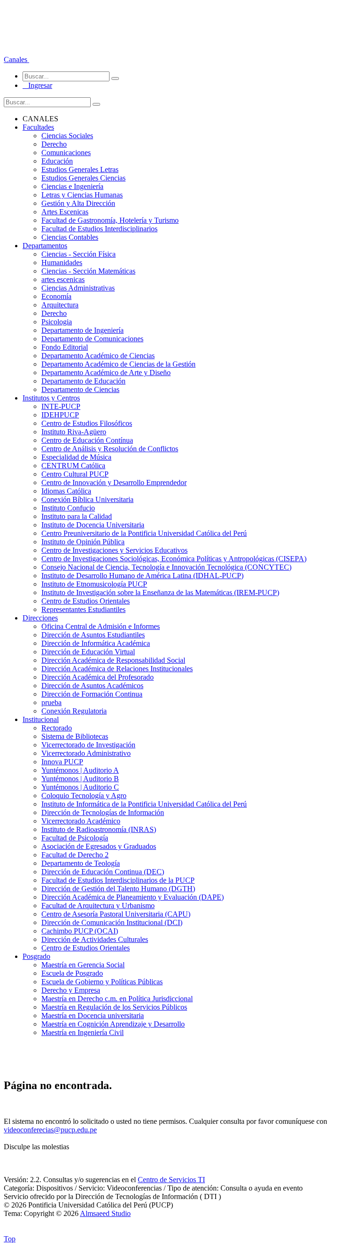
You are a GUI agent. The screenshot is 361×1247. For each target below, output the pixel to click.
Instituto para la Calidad (76, 516)
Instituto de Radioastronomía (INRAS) (98, 829)
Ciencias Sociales (67, 136)
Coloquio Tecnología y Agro (83, 796)
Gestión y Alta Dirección (78, 203)
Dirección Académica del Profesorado (97, 677)
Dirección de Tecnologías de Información (102, 812)
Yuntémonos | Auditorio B (80, 779)
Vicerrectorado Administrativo (86, 753)
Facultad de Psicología (74, 838)
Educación (57, 161)
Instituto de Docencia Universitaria (92, 525)
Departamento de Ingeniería (82, 330)
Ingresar (37, 85)
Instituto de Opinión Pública (83, 542)
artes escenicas (63, 279)
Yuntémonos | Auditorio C (80, 787)
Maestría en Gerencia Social (83, 965)
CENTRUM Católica (73, 466)
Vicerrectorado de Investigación (88, 745)
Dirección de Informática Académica (95, 643)
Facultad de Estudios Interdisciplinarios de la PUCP (118, 880)
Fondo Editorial (64, 347)
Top (10, 1239)
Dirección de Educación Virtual (88, 652)
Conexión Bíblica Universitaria (87, 499)
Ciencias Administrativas (78, 288)
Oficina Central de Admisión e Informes (100, 626)
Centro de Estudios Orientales (85, 601)
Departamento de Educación (83, 381)
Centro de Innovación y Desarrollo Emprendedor (114, 482)
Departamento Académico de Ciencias (98, 356)
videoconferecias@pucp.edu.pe (50, 1130)
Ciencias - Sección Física (78, 254)
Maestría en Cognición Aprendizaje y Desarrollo (113, 1024)
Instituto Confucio (68, 508)
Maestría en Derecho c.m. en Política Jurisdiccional (117, 999)
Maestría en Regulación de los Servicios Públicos (114, 1007)
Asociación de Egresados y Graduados (98, 846)
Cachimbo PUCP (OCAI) (79, 931)
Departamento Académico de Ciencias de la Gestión (118, 364)
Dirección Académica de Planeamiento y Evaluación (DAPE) (132, 897)
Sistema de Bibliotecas (74, 736)
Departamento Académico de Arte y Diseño (106, 372)
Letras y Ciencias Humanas (82, 195)
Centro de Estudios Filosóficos (86, 423)
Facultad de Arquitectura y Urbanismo (98, 906)
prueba (51, 702)
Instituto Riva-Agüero (73, 432)
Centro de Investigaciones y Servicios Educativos (114, 550)
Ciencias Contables (69, 237)
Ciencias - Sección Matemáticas (88, 271)
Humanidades (61, 263)
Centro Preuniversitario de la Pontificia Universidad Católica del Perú (144, 533)
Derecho (54, 144)
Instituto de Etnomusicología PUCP (94, 584)
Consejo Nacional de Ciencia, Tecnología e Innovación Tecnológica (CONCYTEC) (166, 567)
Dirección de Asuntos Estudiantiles (93, 635)
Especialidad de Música (76, 457)
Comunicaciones (66, 153)
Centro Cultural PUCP (75, 474)
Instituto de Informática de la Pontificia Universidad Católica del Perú (144, 804)
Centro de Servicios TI (171, 1180)
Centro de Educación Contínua (87, 440)
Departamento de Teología (80, 863)
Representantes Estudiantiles (83, 609)
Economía (56, 296)
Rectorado (56, 728)
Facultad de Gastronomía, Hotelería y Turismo (110, 220)
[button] (16, 59)
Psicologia (56, 322)
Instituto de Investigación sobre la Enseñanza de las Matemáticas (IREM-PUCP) (160, 592)
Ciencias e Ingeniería (72, 186)
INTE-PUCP (60, 406)
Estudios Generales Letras (79, 169)
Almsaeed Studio (105, 1213)
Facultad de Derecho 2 (75, 855)
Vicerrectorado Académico (80, 821)
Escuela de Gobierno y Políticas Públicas (102, 982)
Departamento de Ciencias (80, 389)
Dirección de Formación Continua (91, 694)
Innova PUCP (62, 762)
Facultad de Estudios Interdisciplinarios (99, 229)
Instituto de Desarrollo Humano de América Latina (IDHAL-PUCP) (142, 576)
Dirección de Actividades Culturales (94, 939)
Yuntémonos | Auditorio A (80, 770)
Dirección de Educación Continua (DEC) (102, 872)
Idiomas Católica (66, 491)
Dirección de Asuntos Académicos (92, 686)
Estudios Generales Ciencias (83, 178)
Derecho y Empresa (70, 990)
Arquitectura (59, 305)
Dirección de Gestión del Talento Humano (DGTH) (118, 889)
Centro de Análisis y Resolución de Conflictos (109, 449)
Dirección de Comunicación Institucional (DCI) (111, 922)
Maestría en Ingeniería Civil (82, 1032)
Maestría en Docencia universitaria (92, 1016)
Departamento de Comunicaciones (92, 339)
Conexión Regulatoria (74, 711)
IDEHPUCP (60, 415)
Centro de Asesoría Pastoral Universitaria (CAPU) (115, 914)
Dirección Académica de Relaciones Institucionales (117, 669)
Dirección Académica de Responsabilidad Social (113, 660)
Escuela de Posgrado (72, 973)
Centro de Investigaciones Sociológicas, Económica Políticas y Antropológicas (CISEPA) (173, 559)
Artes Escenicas (64, 212)
